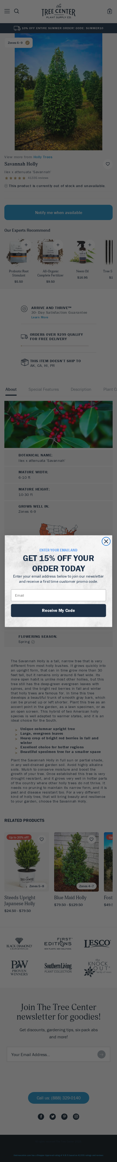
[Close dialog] (106, 541)
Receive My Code (58, 610)
